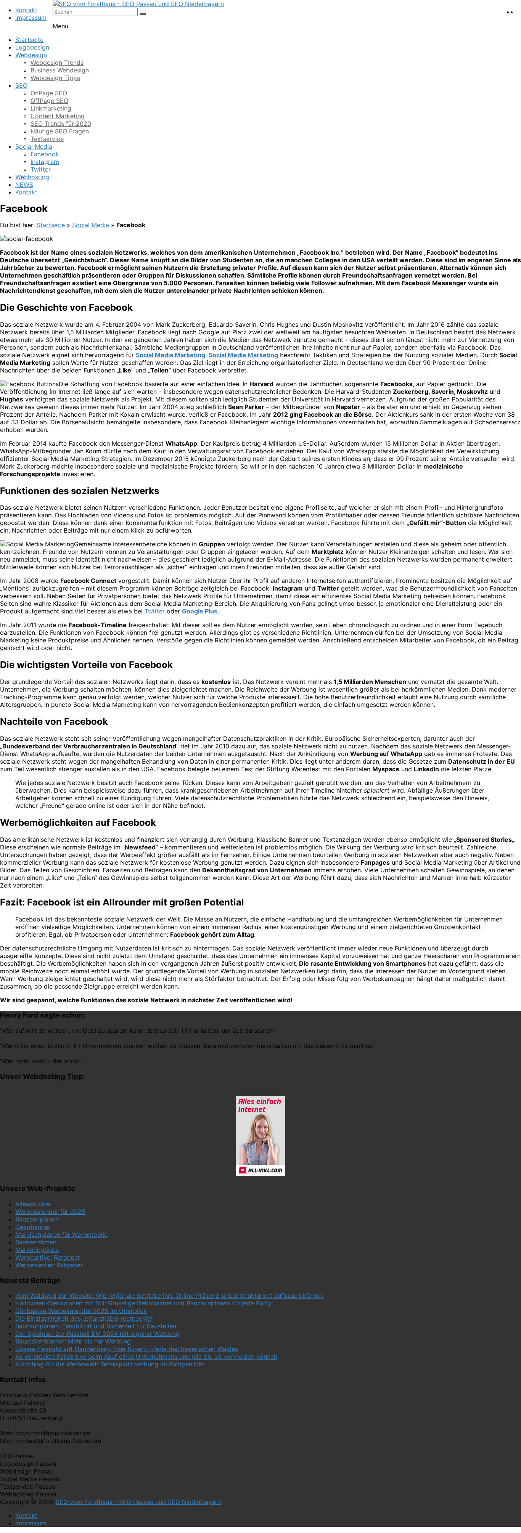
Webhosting (32, 177)
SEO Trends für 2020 (61, 123)
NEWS (24, 184)
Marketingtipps (37, 1250)
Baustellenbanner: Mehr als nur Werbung (73, 1341)
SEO (21, 85)
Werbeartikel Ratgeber (47, 1257)
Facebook (45, 154)
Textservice (47, 139)
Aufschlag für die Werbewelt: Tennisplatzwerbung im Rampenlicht (109, 1364)
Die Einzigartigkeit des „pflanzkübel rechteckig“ (84, 1318)
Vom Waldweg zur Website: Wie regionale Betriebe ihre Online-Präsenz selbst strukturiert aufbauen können (169, 1295)
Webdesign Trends (57, 62)
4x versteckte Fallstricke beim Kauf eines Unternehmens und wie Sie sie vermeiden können (146, 1356)
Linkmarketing (51, 108)
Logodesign (32, 47)
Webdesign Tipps (55, 78)
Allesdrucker (33, 1204)
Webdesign (31, 55)
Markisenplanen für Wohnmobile (61, 1234)
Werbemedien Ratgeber (49, 1265)
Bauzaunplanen (37, 1219)
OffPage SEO (49, 100)
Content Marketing (58, 116)
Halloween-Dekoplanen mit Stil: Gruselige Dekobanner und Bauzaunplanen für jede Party (143, 1303)
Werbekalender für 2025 (50, 1211)
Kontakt (26, 10)
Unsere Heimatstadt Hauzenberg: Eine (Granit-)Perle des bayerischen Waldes (126, 1349)
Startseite (29, 39)
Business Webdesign (60, 70)
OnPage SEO (49, 93)
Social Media (33, 146)
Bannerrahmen (35, 1242)
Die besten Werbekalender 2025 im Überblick (81, 1311)
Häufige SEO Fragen (60, 131)
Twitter (41, 169)
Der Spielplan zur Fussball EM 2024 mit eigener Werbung (97, 1333)
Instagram (45, 161)
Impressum (31, 17)
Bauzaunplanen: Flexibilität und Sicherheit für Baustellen (95, 1326)
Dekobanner (32, 1227)
